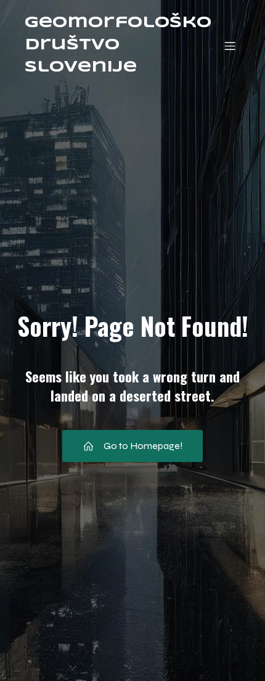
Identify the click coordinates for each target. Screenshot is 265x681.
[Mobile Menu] (229, 45)
